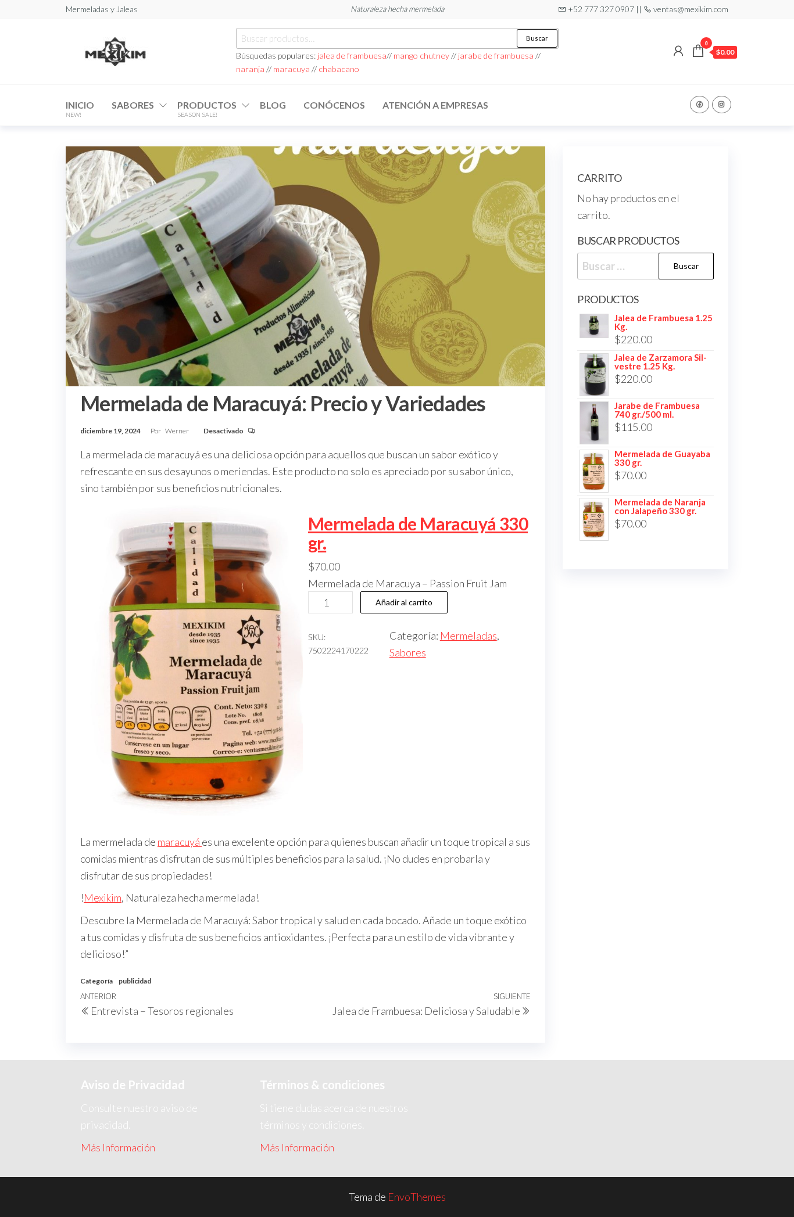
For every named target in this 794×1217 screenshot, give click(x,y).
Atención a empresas (435, 104)
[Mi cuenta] (678, 50)
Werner (177, 430)
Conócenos (334, 104)
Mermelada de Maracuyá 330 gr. (418, 533)
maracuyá (180, 841)
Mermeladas (468, 635)
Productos (207, 108)
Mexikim (102, 897)
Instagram (721, 104)
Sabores (133, 104)
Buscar (537, 38)
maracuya (291, 69)
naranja (250, 69)
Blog (273, 104)
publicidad (135, 981)
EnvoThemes (417, 1196)
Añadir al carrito (403, 602)
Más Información (118, 1147)
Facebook (699, 104)
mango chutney (421, 55)
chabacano (339, 69)
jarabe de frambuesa (496, 55)
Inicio (80, 108)
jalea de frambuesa (352, 55)
